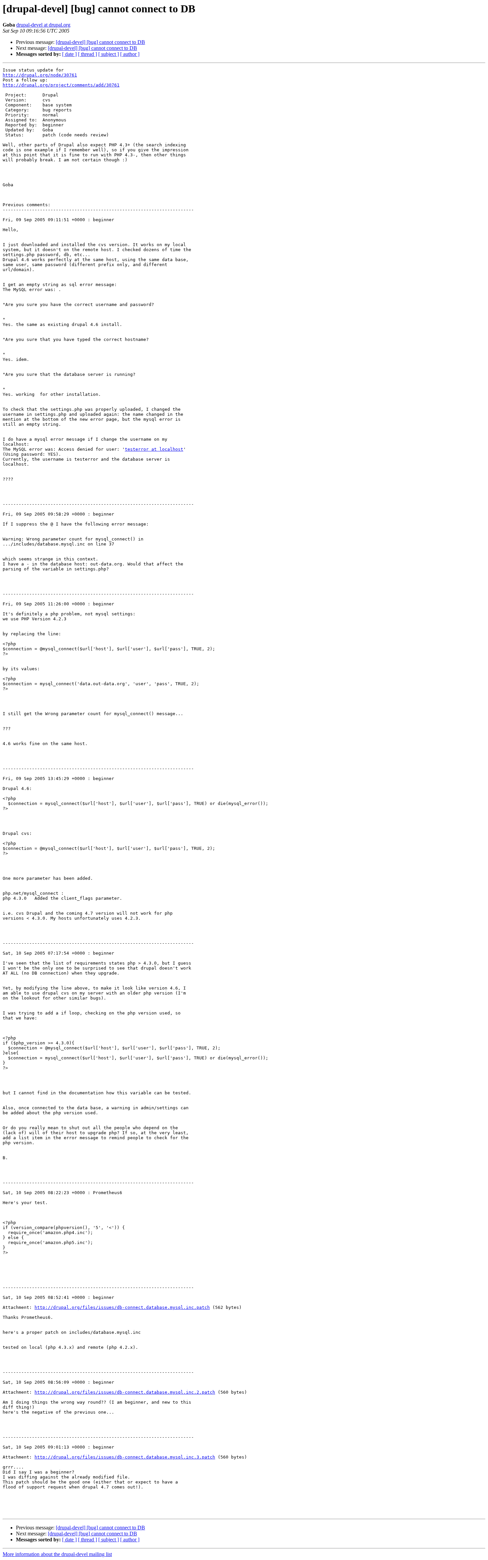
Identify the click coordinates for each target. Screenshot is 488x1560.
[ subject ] (108, 54)
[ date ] (69, 54)
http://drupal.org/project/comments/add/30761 (61, 84)
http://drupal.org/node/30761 (40, 75)
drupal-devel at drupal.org (43, 25)
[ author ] (129, 54)
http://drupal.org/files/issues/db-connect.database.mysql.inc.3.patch (125, 1457)
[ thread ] (87, 54)
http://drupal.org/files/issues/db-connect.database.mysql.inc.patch (122, 1307)
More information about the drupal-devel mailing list (57, 1554)
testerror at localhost (154, 449)
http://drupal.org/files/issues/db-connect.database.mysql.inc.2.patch (125, 1392)
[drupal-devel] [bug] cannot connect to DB (100, 42)
